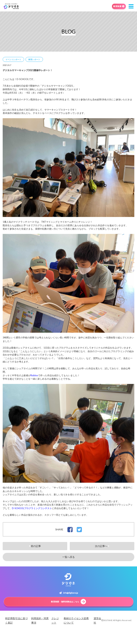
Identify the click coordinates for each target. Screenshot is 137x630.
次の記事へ (101, 546)
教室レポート (34, 59)
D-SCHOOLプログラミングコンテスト (32, 508)
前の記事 (36, 546)
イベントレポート (13, 59)
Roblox (34, 375)
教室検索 (117, 6)
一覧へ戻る (68, 557)
